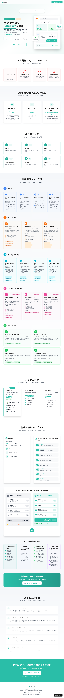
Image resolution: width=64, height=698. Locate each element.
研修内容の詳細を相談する (32, 583)
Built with (57, 695)
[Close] (61, 695)
